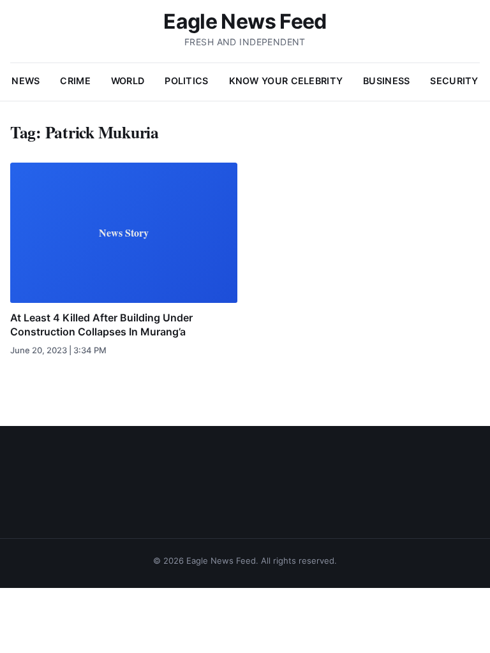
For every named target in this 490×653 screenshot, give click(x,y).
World (127, 80)
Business (386, 80)
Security (454, 80)
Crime (75, 80)
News (25, 80)
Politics (186, 80)
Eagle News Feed (244, 21)
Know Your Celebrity (286, 80)
